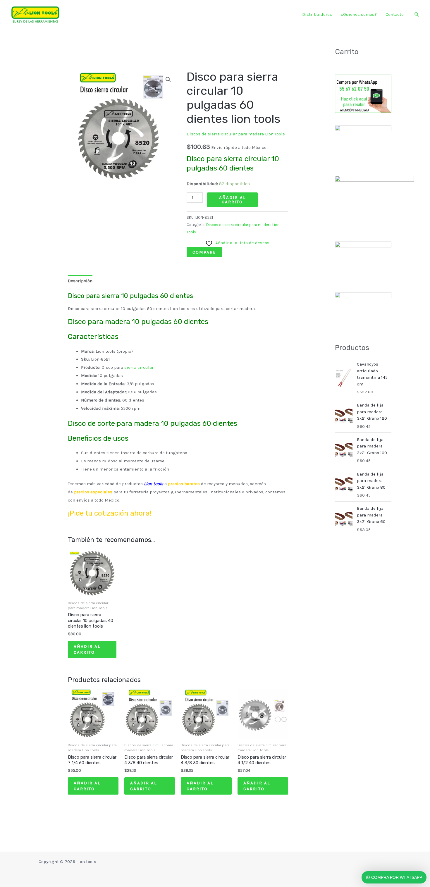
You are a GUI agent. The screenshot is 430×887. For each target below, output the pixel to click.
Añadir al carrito (232, 199)
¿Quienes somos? (359, 14)
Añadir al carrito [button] (87, 649)
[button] (417, 14)
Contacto (395, 14)
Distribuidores (317, 14)
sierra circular (139, 367)
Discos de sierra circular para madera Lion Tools (236, 134)
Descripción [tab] (80, 280)
